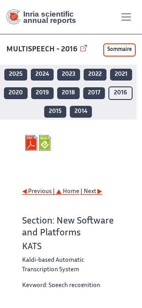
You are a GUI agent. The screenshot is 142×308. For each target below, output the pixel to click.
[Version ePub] (46, 143)
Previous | (41, 191)
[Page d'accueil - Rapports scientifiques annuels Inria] (44, 17)
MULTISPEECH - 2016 (42, 49)
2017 (94, 93)
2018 (68, 93)
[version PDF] (32, 143)
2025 (15, 74)
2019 (42, 93)
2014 (81, 111)
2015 (55, 111)
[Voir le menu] (126, 17)
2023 (68, 74)
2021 (121, 74)
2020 (16, 93)
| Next (88, 191)
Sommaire (119, 49)
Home (70, 191)
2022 (95, 74)
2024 (42, 74)
